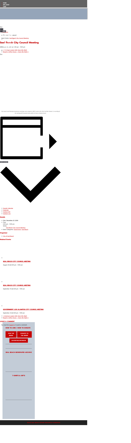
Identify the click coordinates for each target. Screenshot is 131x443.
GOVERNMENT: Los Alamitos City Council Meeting (23, 309)
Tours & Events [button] (8, 39)
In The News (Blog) (9, 47)
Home (5, 3)
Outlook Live (7, 214)
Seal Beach (25, 229)
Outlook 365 (6, 212)
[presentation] (17, 258)
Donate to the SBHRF (24, 334)
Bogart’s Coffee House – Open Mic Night (16, 318)
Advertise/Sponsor (18, 340)
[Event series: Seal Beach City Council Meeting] (23, 265)
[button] (1, 27)
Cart (4, 6)
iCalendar (6, 210)
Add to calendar (4, 162)
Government (17, 229)
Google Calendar (8, 208)
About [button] (6, 50)
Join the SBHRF (11, 334)
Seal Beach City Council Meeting (15, 228)
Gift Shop (6, 5)
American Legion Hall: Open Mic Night (15, 316)
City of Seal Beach (8, 236)
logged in (12, 325)
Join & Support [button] (8, 35)
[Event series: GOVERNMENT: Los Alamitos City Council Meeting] (25, 313)
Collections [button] (7, 43)
